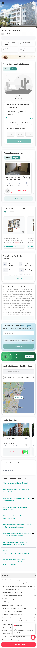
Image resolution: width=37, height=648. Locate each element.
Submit (19, 141)
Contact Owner (21, 191)
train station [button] (10, 377)
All (5, 213)
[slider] (7, 118)
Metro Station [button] (25, 377)
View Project (13, 452)
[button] (14, 242)
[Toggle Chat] (33, 637)
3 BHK (12, 213)
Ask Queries (19, 346)
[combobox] (20, 372)
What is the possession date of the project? (16, 340)
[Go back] (3, 3)
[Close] (33, 626)
